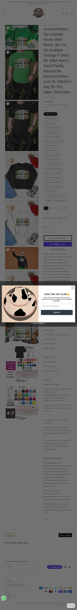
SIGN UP (57, 312)
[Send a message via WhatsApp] (4, 598)
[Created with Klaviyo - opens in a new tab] (38, 323)
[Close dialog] (72, 288)
